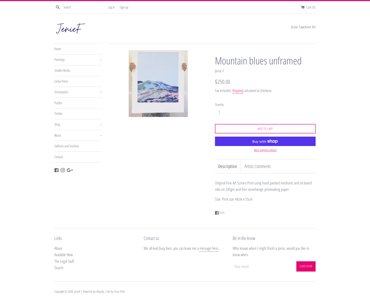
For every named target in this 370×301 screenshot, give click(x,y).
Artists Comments (258, 166)
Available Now (63, 254)
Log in (111, 7)
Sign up (124, 7)
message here (208, 248)
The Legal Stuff (64, 261)
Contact (58, 157)
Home (57, 49)
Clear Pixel (119, 291)
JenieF (77, 291)
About (77, 135)
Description (227, 166)
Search (58, 267)
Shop (77, 124)
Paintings (77, 59)
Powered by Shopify (93, 291)
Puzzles (58, 103)
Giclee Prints (61, 81)
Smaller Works (62, 70)
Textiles (58, 113)
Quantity (219, 104)
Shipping (237, 90)
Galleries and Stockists (66, 146)
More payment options (265, 150)
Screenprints (77, 92)
